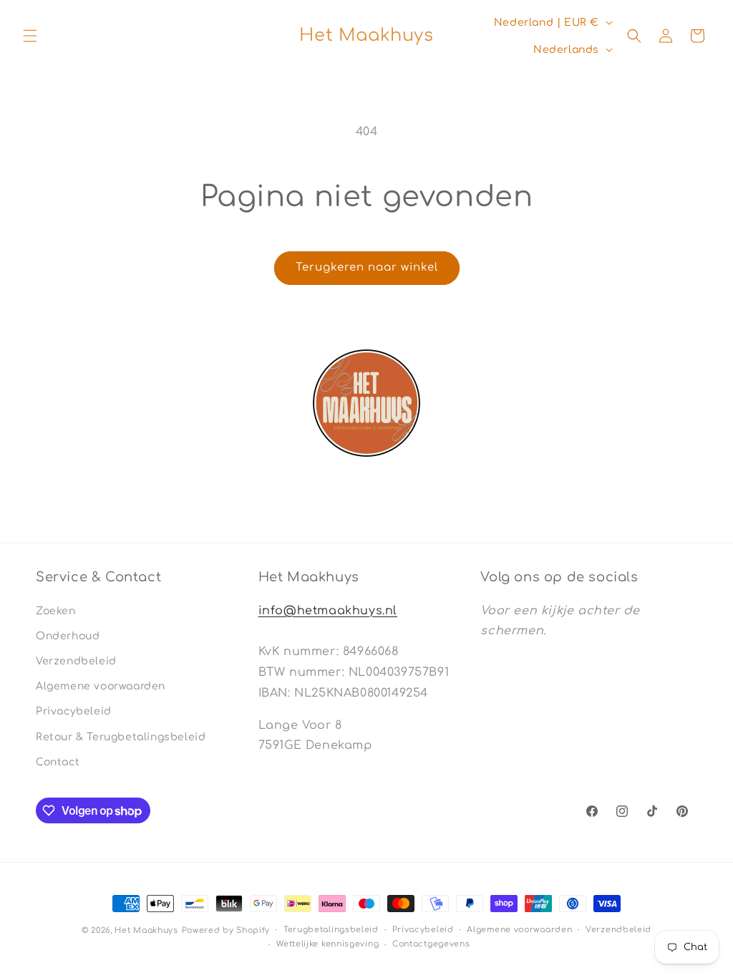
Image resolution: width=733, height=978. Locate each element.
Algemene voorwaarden (100, 686)
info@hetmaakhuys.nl (327, 610)
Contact (57, 762)
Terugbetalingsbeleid (331, 929)
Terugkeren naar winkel (367, 267)
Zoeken (56, 611)
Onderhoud (67, 636)
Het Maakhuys (146, 930)
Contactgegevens (431, 944)
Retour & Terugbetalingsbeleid (120, 737)
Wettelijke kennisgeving (327, 944)
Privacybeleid (74, 711)
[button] (30, 36)
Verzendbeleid (76, 661)
